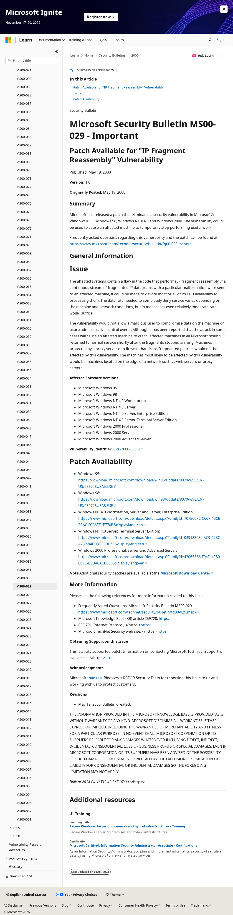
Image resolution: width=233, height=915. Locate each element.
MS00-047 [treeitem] (23, 436)
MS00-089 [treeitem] (23, 87)
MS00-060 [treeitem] (23, 328)
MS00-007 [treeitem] (23, 769)
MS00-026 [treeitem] (23, 611)
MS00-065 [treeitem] (23, 286)
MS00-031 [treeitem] (23, 569)
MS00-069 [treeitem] (23, 253)
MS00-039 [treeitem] (23, 503)
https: (164, 618)
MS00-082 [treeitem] (23, 145)
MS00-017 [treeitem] (23, 686)
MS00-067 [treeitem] (23, 270)
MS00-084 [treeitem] (23, 128)
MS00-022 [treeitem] (23, 644)
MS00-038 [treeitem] (23, 511)
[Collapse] (57, 51)
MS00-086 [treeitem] (23, 112)
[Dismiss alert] (224, 9)
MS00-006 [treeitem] (23, 778)
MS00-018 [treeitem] (23, 678)
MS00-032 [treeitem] (23, 561)
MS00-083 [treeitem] (23, 137)
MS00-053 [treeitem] (23, 386)
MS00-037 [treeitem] (23, 519)
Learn (74, 55)
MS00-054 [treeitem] (23, 378)
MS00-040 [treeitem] (23, 495)
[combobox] (31, 60)
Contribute (85, 905)
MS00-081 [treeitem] (23, 153)
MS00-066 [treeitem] (23, 278)
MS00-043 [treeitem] (23, 470)
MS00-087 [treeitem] (23, 103)
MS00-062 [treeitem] (23, 311)
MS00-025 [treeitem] (23, 619)
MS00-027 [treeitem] (23, 603)
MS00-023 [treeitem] (23, 636)
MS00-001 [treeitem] (23, 819)
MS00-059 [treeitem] (23, 336)
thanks (93, 677)
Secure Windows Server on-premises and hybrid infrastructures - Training (127, 826)
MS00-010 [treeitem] (23, 744)
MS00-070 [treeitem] (23, 245)
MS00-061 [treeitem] (23, 320)
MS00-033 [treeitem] (23, 553)
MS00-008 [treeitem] (23, 761)
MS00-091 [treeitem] (23, 70)
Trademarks (200, 905)
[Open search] (210, 40)
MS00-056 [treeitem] (23, 361)
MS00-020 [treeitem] (23, 661)
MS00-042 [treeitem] (23, 478)
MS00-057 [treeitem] (23, 353)
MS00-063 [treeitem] (23, 303)
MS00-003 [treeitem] (23, 803)
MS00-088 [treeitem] (23, 95)
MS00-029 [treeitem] (23, 586)
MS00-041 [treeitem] (23, 486)
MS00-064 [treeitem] (23, 295)
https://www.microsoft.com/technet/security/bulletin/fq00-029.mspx (129, 243)
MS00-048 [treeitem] (23, 428)
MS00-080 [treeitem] (23, 162)
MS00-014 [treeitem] (23, 711)
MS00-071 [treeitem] (23, 236)
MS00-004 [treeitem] (23, 794)
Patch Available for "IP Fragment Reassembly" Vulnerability (118, 87)
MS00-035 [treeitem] (23, 536)
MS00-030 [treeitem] (23, 578)
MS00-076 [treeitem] (23, 195)
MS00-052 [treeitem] (23, 395)
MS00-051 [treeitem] (23, 403)
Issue (77, 93)
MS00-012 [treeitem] (23, 728)
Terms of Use (175, 905)
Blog (65, 905)
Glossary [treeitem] (15, 866)
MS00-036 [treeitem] (23, 528)
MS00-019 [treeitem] (23, 669)
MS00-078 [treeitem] (23, 178)
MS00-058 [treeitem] (23, 345)
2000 (135, 55)
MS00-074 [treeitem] (23, 212)
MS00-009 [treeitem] (23, 753)
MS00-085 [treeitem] (23, 120)
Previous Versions (42, 905)
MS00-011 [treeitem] (23, 736)
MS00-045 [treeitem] (23, 453)
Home (89, 55)
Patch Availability (86, 99)
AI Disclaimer (14, 905)
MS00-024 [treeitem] (23, 628)
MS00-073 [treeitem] (23, 220)
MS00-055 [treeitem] (23, 370)
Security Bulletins (112, 55)
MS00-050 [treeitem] (23, 411)
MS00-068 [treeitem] (23, 262)
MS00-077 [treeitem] (23, 187)
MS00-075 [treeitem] (23, 203)
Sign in (222, 39)
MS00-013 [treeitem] (23, 719)
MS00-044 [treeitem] (23, 461)
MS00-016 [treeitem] (23, 694)
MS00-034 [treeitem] (23, 545)
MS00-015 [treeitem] (23, 703)
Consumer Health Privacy (138, 905)
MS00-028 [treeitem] (23, 595)
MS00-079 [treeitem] (23, 170)
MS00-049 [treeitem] (23, 420)
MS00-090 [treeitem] (23, 78)
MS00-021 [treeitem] (23, 653)
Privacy (104, 905)
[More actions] (222, 55)
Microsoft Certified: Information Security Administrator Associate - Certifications (133, 845)
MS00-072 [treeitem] (23, 228)
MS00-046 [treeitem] (23, 445)
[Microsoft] (8, 40)
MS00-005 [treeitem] (23, 786)
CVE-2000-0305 (126, 449)
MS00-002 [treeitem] (23, 811)
